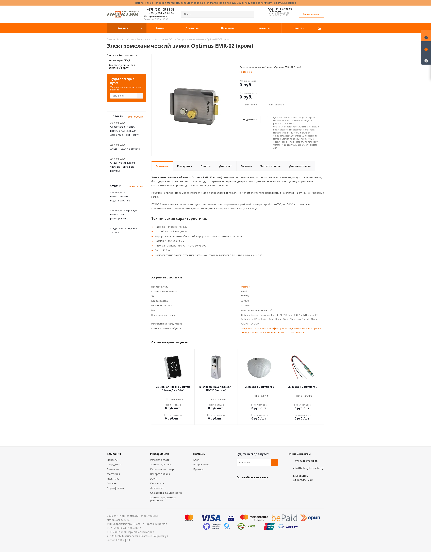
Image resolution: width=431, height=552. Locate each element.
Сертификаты (115, 488)
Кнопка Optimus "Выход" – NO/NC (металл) (282, 332)
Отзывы (112, 483)
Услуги (154, 478)
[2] (244, 59)
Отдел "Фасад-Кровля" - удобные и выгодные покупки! (124, 166)
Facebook (248, 485)
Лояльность (157, 488)
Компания (114, 454)
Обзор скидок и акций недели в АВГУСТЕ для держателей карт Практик (125, 130)
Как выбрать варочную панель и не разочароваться (123, 214)
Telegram (265, 485)
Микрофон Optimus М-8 (279, 328)
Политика (113, 478)
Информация (159, 454)
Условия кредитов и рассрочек (163, 499)
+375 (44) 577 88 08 (280, 8)
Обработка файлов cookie (166, 492)
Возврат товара (160, 473)
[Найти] (250, 14)
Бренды (198, 469)
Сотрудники (114, 464)
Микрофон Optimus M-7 (253, 328)
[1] (241, 59)
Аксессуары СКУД (119, 60)
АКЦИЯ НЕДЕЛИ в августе (125, 148)
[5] (254, 59)
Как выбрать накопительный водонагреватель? (120, 196)
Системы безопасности (122, 55)
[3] (247, 59)
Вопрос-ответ (202, 464)
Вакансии (113, 469)
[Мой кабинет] (319, 28)
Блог (196, 459)
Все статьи (136, 186)
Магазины (113, 473)
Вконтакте (240, 485)
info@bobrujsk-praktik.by (308, 468)
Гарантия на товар (162, 469)
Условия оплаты (160, 459)
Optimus (245, 286)
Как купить (157, 483)
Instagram (256, 485)
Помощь (199, 454)
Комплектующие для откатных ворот (121, 66)
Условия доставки (161, 464)
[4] (250, 59)
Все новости (135, 116)
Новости (112, 459)
